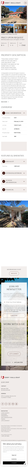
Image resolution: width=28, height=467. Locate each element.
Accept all (14, 462)
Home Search (5, 413)
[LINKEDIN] (9, 403)
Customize (14, 459)
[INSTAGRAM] (6, 403)
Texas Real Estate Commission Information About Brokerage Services (13, 429)
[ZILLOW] (16, 403)
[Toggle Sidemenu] (25, 2)
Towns (3, 419)
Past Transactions (6, 417)
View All (21, 28)
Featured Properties (4, 415)
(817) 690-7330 (18, 362)
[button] (14, 354)
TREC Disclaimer (5, 431)
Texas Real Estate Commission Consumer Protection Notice (11, 426)
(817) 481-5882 (5, 436)
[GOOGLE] (12, 403)
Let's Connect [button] (5, 420)
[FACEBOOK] (2, 403)
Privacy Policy (15, 311)
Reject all (14, 455)
